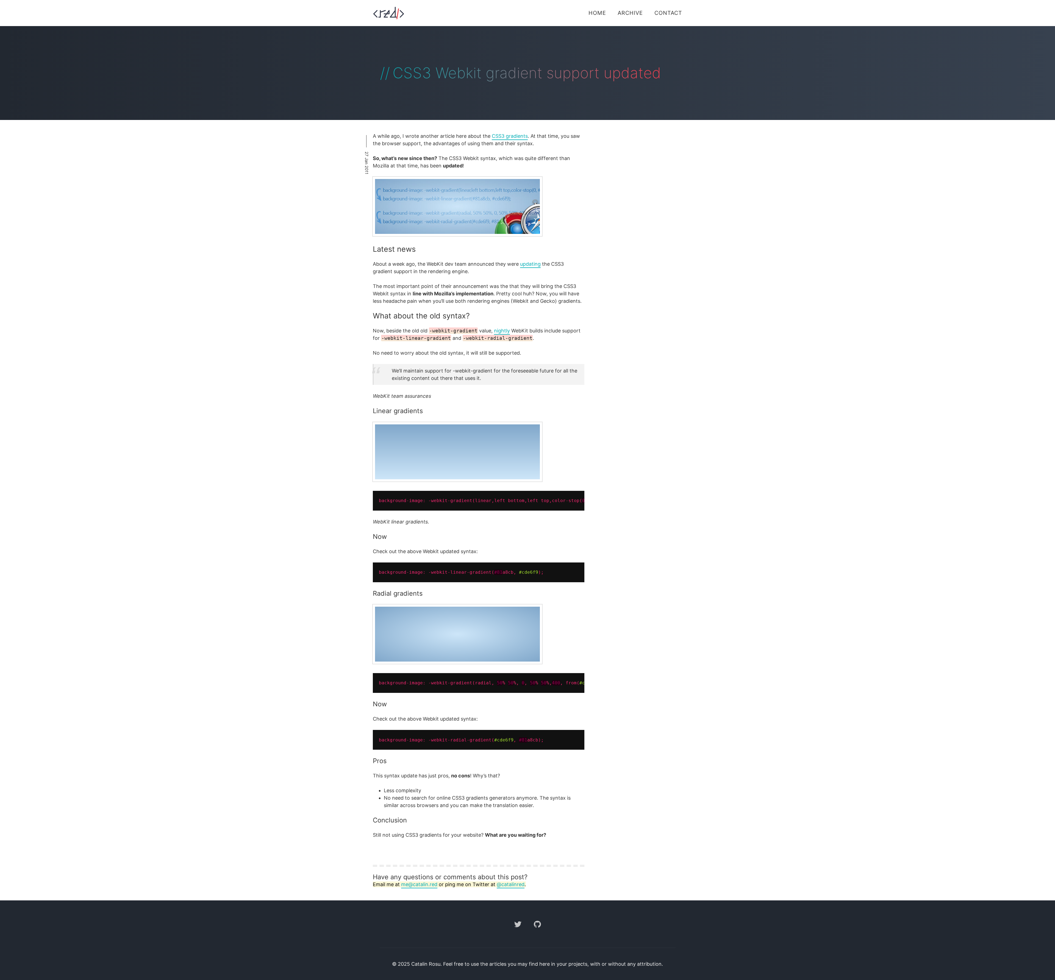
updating (530, 264)
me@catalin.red (419, 884)
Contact (668, 13)
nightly (502, 331)
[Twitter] (518, 931)
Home (597, 13)
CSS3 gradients (510, 136)
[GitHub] (537, 931)
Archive (630, 13)
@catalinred (510, 884)
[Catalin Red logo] (388, 13)
